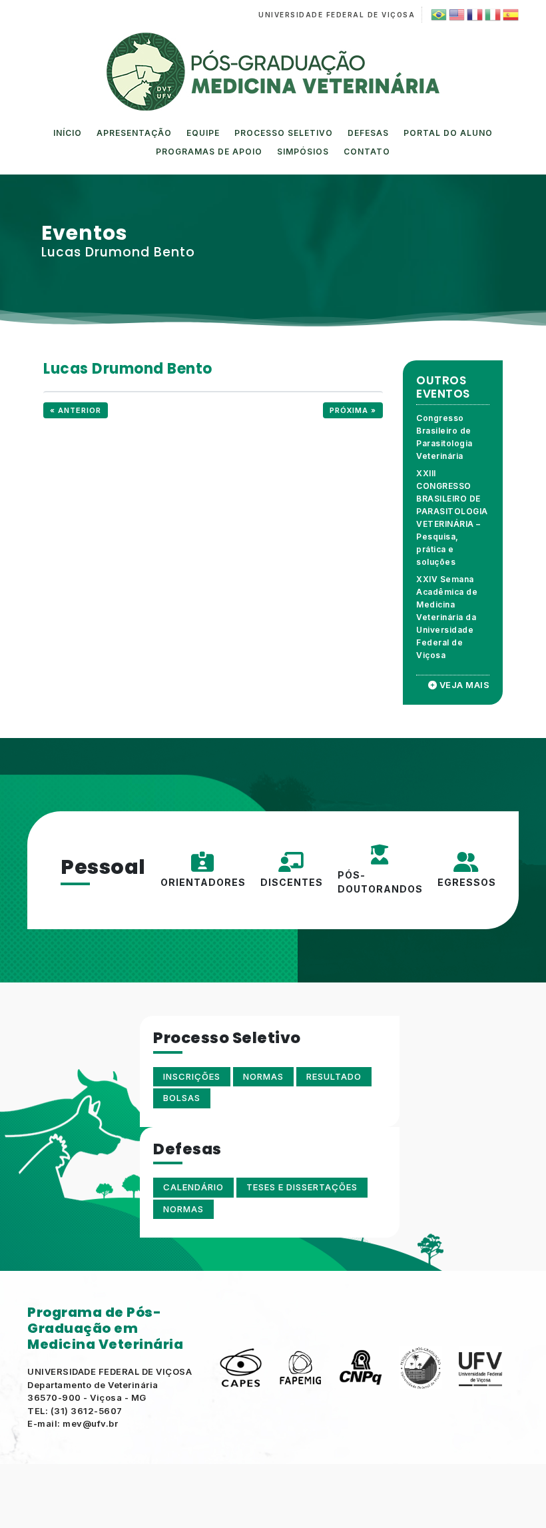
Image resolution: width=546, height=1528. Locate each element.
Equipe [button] (203, 133)
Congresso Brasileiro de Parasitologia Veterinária (444, 437)
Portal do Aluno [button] (448, 133)
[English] (456, 15)
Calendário (193, 1187)
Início (67, 133)
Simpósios (303, 152)
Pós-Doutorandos (380, 882)
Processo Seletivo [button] (283, 133)
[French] (474, 15)
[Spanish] (510, 15)
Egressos (466, 882)
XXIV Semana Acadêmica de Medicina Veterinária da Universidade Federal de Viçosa (446, 617)
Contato (367, 152)
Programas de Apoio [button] (209, 152)
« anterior (75, 410)
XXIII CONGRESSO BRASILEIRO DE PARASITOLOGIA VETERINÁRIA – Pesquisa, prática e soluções (452, 517)
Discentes (291, 882)
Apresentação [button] (134, 133)
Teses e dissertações (302, 1187)
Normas (183, 1209)
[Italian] (492, 15)
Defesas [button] (368, 133)
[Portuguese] (438, 15)
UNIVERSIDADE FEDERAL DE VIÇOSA (336, 15)
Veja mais (463, 684)
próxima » (353, 410)
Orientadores (203, 882)
